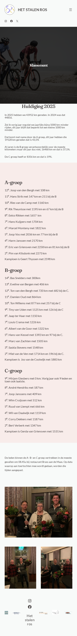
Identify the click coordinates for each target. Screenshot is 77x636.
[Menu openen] (70, 10)
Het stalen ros (32, 10)
